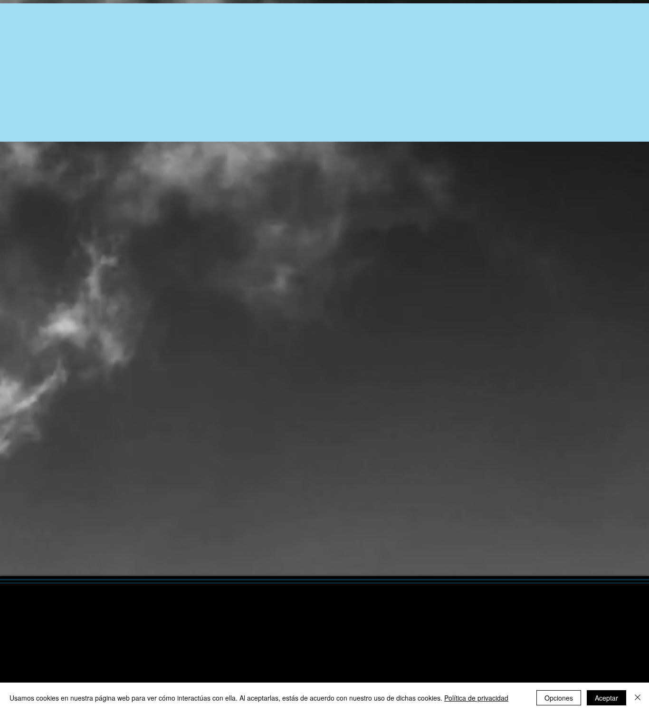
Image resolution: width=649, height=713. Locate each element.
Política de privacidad (476, 698)
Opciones (558, 698)
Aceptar (606, 698)
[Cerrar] (637, 697)
